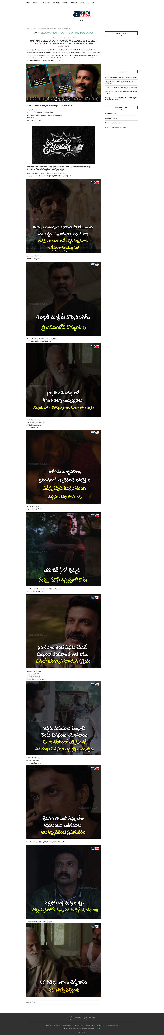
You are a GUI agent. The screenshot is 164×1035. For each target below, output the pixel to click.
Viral (93, 3)
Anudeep (66, 46)
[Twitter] (83, 20)
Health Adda (84, 3)
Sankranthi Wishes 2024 (111, 118)
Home (28, 28)
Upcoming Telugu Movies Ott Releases (115, 127)
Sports (64, 3)
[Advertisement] (121, 51)
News (28, 3)
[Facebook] (80, 20)
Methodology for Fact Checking (95, 1025)
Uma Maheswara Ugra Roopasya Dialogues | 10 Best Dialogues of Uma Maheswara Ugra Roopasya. (63, 42)
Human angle (45, 3)
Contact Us (57, 1025)
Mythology (73, 3)
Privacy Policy (79, 1025)
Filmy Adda (56, 3)
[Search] (137, 3)
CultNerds (97, 1028)
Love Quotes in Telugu (111, 113)
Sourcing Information (112, 1025)
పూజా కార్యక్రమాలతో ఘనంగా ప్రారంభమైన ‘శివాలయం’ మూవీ (121, 77)
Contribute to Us (67, 1025)
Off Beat (35, 3)
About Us (48, 1025)
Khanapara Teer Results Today (113, 122)
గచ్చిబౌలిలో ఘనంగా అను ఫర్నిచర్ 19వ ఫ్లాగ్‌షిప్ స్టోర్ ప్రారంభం (121, 87)
